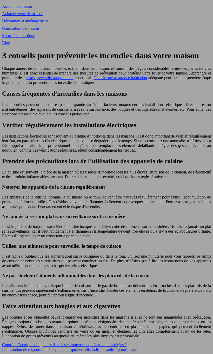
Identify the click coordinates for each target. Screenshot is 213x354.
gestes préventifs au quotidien (49, 78)
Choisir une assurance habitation (120, 78)
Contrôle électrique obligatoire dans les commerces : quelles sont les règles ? (64, 345)
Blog (6, 43)
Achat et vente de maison (22, 13)
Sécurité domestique (18, 35)
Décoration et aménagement (25, 21)
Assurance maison (17, 6)
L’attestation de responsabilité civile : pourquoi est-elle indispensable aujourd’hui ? (69, 349)
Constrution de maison (20, 28)
